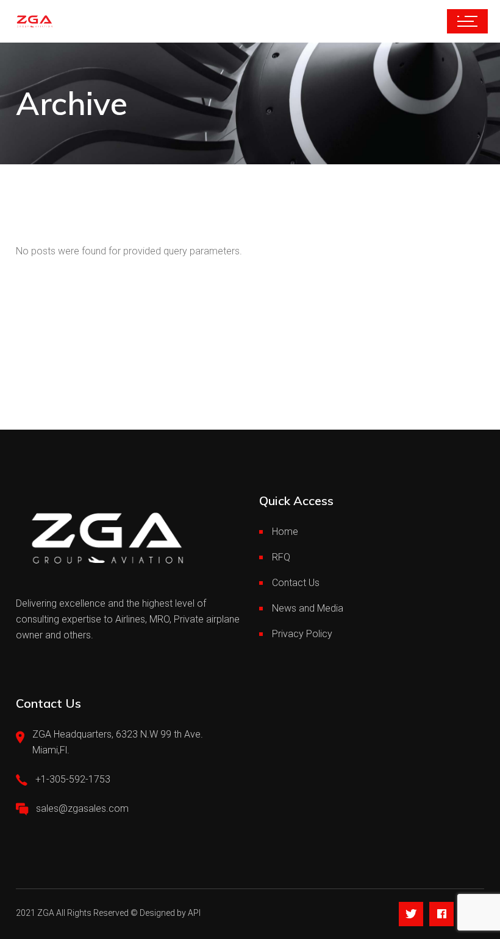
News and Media (307, 608)
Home (285, 531)
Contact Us (296, 582)
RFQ (281, 557)
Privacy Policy (302, 634)
